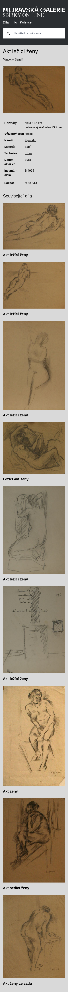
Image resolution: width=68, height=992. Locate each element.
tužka (28, 153)
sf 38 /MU (31, 182)
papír (28, 146)
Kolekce (26, 22)
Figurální (30, 140)
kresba (29, 133)
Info (14, 22)
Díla (6, 22)
